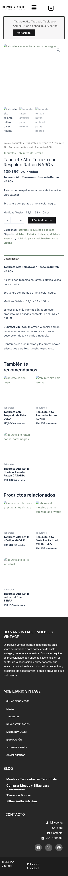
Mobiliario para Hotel (28, 238)
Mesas (10, 708)
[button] (34, 8)
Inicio (7, 143)
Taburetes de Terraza (38, 143)
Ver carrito (24, 32)
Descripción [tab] (11, 259)
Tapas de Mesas (18, 795)
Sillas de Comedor (17, 701)
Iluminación (14, 739)
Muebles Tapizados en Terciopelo (31, 779)
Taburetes (18, 143)
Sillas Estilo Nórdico (21, 802)
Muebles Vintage (16, 732)
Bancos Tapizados (18, 724)
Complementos (15, 755)
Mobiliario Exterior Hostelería (32, 234)
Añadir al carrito (42, 220)
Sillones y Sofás (16, 747)
